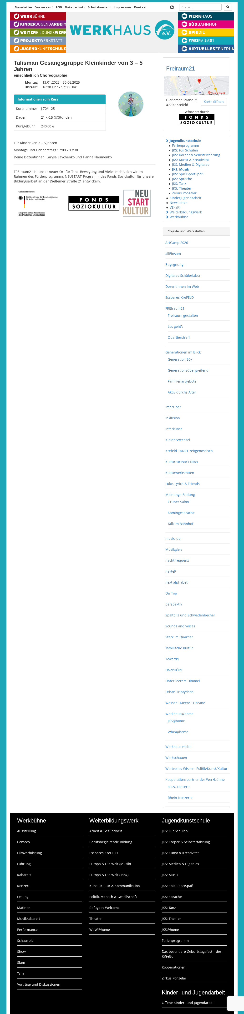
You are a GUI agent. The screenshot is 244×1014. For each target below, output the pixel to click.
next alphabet (176, 582)
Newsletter (23, 7)
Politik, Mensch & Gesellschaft (113, 896)
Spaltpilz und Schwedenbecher (190, 615)
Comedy (23, 842)
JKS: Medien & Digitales (190, 164)
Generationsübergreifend (188, 370)
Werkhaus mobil (178, 746)
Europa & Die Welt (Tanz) (108, 875)
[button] (167, 140)
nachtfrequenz (177, 560)
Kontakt (140, 7)
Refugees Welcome (104, 907)
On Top (171, 593)
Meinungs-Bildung (180, 494)
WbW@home (178, 732)
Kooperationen (173, 967)
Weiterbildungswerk (186, 212)
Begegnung (174, 264)
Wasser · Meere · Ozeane (185, 703)
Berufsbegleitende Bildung (110, 842)
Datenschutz (75, 7)
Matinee (23, 907)
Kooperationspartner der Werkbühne (195, 779)
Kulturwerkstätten (179, 472)
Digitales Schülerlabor (183, 275)
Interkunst (173, 429)
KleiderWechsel (177, 440)
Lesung (23, 896)
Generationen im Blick (183, 352)
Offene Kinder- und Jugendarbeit (188, 1002)
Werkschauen (176, 757)
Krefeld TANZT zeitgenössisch (189, 451)
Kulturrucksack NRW (181, 461)
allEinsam (173, 253)
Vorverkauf (44, 7)
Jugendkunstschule (185, 140)
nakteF (170, 571)
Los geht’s (175, 326)
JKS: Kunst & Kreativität (190, 159)
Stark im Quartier (179, 637)
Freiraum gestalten (183, 315)
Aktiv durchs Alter (182, 392)
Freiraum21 (180, 68)
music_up (173, 538)
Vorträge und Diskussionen (38, 984)
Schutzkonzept (99, 7)
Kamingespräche (181, 512)
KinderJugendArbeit (185, 198)
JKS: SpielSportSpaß (187, 174)
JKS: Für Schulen (185, 150)
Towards (172, 659)
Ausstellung (26, 831)
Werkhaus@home (179, 713)
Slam (21, 962)
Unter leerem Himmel (182, 681)
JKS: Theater (181, 188)
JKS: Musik (180, 169)
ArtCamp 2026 (176, 242)
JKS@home (176, 721)
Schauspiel (26, 940)
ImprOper (173, 407)
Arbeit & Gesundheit (105, 831)
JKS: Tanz (179, 183)
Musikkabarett (28, 918)
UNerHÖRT (174, 670)
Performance (27, 929)
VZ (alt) (175, 207)
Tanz (20, 973)
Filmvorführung (29, 853)
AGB (59, 7)
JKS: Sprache (182, 179)
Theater (95, 918)
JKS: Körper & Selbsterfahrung (196, 155)
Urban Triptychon (179, 692)
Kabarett (24, 875)
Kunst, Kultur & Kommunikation (114, 885)
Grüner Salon (178, 501)
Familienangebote (182, 381)
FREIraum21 (174, 308)
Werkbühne (179, 217)
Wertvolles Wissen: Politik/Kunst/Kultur (196, 768)
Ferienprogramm (185, 145)
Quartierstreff (179, 337)
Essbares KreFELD (179, 297)
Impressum (122, 7)
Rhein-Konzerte (180, 797)
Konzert (23, 885)
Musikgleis (173, 549)
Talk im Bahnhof (180, 523)
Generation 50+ (180, 359)
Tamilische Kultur (179, 648)
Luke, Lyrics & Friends (182, 483)
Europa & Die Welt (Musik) (110, 864)
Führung (24, 864)
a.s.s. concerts (179, 786)
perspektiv (173, 604)
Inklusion (172, 418)
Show (21, 951)
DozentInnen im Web (182, 286)
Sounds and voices (180, 626)
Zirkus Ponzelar (184, 193)
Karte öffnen (214, 101)
